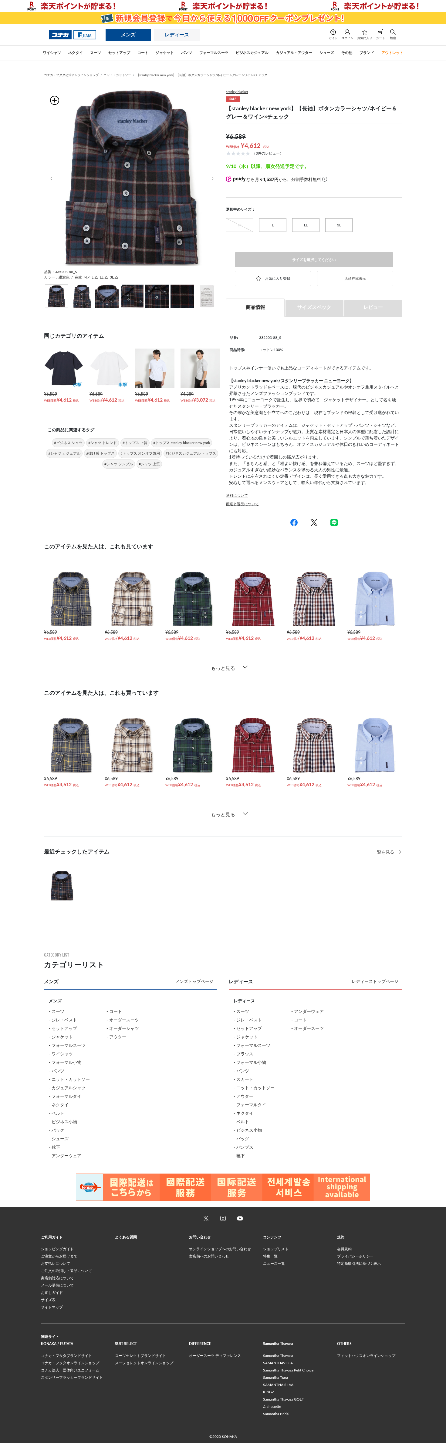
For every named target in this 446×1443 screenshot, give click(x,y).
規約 (340, 1237)
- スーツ (56, 1012)
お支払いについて (55, 1263)
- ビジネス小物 (63, 1122)
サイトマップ (52, 1307)
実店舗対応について (57, 1278)
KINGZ (268, 1392)
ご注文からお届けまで (59, 1256)
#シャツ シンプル (118, 464)
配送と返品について (242, 504)
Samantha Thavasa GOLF (283, 1399)
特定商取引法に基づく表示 (359, 1263)
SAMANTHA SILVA (278, 1385)
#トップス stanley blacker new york (181, 443)
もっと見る (223, 668)
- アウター (116, 1037)
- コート (114, 1012)
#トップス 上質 (135, 443)
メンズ (128, 34)
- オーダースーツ (122, 1020)
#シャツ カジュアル (64, 453)
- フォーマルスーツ (67, 1046)
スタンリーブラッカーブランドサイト (72, 1377)
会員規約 (344, 1249)
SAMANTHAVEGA (278, 1363)
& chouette (272, 1406)
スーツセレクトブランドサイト (140, 1356)
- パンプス (243, 1147)
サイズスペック (314, 307)
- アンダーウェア (65, 1156)
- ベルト (56, 1113)
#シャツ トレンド (102, 443)
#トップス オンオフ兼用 (140, 453)
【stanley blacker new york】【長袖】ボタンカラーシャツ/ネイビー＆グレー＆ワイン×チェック (201, 75)
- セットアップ (63, 1029)
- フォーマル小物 (65, 1063)
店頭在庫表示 (355, 278)
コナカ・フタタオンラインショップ (70, 1363)
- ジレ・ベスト (63, 1020)
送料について (237, 495)
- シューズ (59, 1139)
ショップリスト (276, 1249)
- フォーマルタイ (65, 1096)
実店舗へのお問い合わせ (209, 1256)
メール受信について (57, 1285)
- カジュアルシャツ (67, 1088)
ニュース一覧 (274, 1263)
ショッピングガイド (57, 1249)
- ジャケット (61, 1037)
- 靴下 (54, 1147)
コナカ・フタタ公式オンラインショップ (71, 75)
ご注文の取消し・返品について (66, 1271)
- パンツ (56, 1071)
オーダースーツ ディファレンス (215, 1356)
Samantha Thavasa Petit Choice (288, 1370)
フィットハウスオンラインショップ (366, 1356)
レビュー (373, 307)
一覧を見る (384, 852)
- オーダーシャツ (122, 1029)
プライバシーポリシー (355, 1256)
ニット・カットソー (117, 75)
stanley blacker (237, 92)
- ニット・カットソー (69, 1079)
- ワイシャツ (61, 1054)
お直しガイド (52, 1292)
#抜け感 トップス (100, 453)
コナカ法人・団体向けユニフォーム (70, 1370)
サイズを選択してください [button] (314, 260)
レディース (177, 34)
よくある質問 (126, 1237)
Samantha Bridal (276, 1414)
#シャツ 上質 (149, 464)
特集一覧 (270, 1256)
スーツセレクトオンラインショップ (144, 1363)
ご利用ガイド (52, 1237)
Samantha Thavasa (278, 1356)
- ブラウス (243, 1054)
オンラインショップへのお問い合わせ (220, 1249)
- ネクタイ (59, 1105)
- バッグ (56, 1130)
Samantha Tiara (275, 1377)
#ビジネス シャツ (68, 443)
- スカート (243, 1079)
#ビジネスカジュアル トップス (191, 453)
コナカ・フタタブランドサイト (66, 1356)
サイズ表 (48, 1300)
